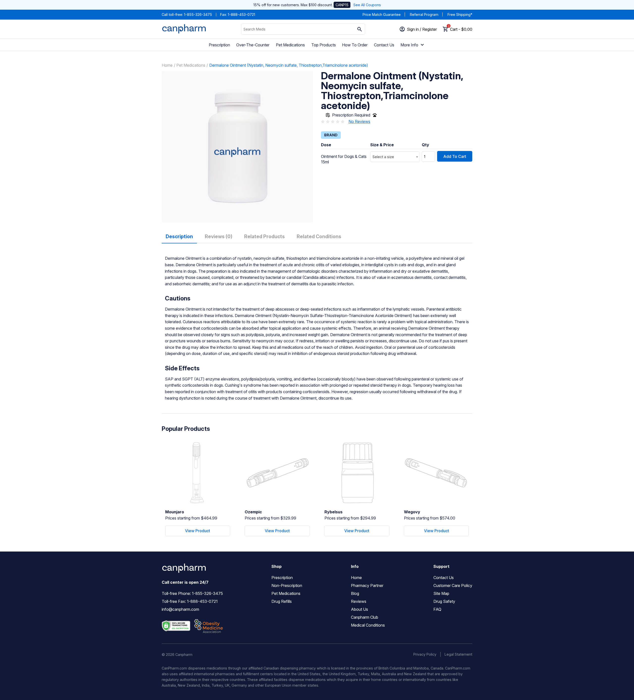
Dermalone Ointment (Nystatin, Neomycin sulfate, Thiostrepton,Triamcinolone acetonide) (288, 65)
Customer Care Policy (452, 585)
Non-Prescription (286, 585)
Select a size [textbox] (383, 157)
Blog (355, 593)
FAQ (437, 609)
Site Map (441, 593)
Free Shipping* (460, 14)
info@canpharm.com (180, 609)
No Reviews (359, 121)
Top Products (323, 44)
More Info (409, 44)
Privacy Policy (424, 654)
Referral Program (424, 14)
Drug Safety (444, 601)
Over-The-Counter (252, 44)
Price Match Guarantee (382, 14)
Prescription (219, 44)
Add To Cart (454, 156)
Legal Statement (458, 654)
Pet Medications (290, 44)
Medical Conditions (368, 625)
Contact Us (384, 44)
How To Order (355, 44)
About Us (359, 609)
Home (167, 65)
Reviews (358, 601)
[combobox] (395, 156)
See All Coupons (367, 5)
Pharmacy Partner (367, 585)
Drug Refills (281, 601)
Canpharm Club (364, 617)
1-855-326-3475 (198, 14)
